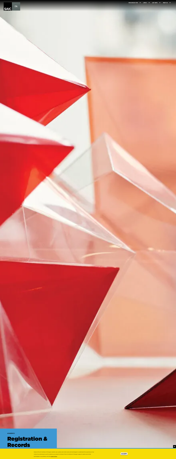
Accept (124, 454)
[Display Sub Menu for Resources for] (139, 2)
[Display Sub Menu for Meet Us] (169, 2)
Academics (11, 433)
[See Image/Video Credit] (174, 446)
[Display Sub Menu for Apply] (148, 2)
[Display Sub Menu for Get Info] (159, 2)
